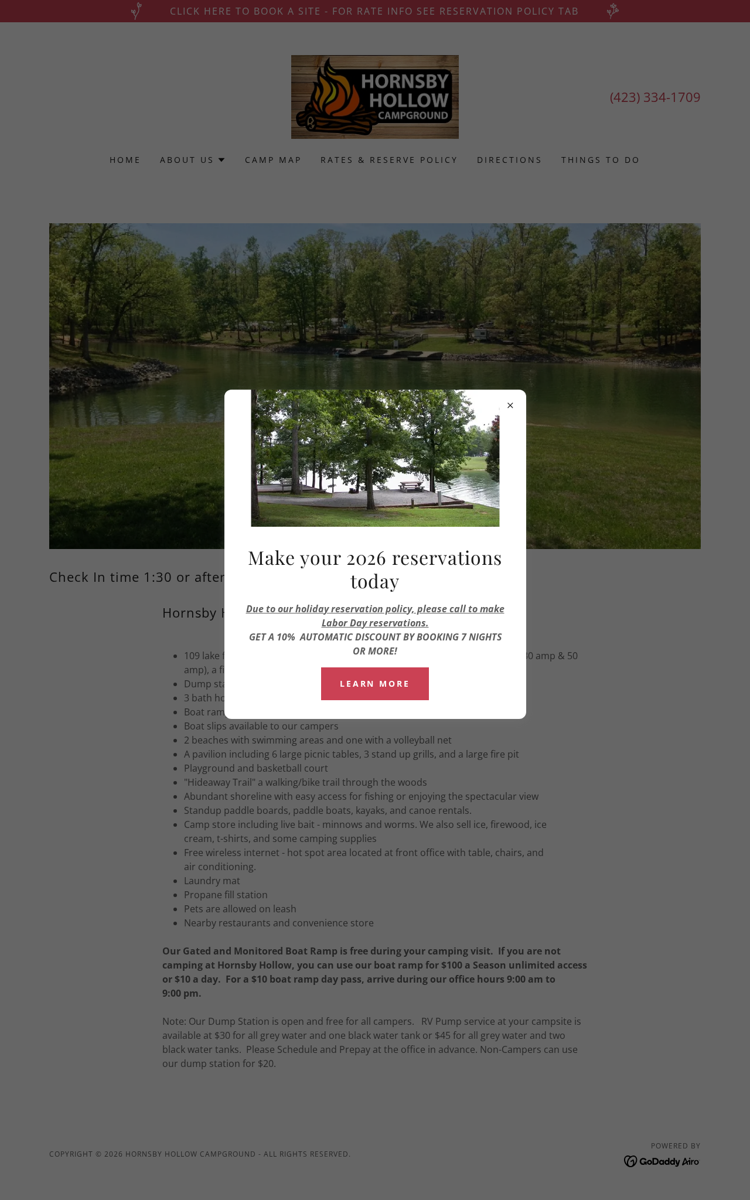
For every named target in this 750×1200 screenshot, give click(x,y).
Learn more (375, 683)
